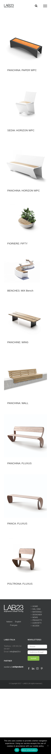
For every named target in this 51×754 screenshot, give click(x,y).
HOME (35, 606)
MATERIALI (37, 612)
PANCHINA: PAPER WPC (22, 70)
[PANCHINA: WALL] (25, 375)
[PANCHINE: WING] (25, 319)
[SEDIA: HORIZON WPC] (25, 103)
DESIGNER (37, 615)
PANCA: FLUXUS (17, 523)
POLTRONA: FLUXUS (20, 583)
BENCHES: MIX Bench (20, 290)
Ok (17, 750)
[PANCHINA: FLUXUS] (25, 435)
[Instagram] (37, 668)
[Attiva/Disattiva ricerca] (36, 5)
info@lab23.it (15, 651)
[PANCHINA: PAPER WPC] (25, 48)
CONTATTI (36, 623)
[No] (47, 745)
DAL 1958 (36, 609)
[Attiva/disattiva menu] (45, 6)
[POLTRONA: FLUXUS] (25, 556)
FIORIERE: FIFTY (17, 243)
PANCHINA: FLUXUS (19, 463)
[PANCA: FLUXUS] (25, 496)
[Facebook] (29, 668)
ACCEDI (35, 626)
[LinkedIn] (33, 668)
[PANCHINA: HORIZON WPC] (25, 163)
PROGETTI (37, 620)
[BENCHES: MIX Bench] (25, 270)
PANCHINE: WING (17, 342)
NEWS (35, 617)
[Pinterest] (42, 668)
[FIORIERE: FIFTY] (25, 220)
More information (29, 750)
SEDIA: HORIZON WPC (20, 130)
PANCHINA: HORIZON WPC (23, 190)
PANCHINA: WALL (17, 403)
